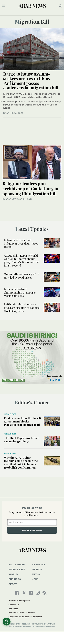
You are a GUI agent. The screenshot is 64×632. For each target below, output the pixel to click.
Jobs (35, 579)
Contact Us (14, 604)
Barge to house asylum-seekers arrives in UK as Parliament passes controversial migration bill (30, 81)
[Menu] (3, 6)
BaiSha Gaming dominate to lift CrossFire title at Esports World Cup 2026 (22, 307)
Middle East (10, 414)
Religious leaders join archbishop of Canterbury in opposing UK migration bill (30, 188)
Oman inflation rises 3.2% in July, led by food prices (21, 275)
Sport (13, 584)
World (13, 574)
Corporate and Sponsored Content (25, 616)
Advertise (13, 608)
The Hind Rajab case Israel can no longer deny (21, 439)
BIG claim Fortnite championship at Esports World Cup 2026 (20, 292)
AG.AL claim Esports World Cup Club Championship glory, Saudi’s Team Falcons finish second (21, 260)
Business (15, 579)
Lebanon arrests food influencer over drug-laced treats (21, 243)
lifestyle (38, 564)
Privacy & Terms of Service (22, 612)
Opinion (37, 569)
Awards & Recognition (19, 600)
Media (36, 574)
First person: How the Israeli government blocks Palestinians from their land (22, 421)
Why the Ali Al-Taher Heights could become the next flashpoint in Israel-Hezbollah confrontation (21, 462)
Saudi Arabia (17, 564)
